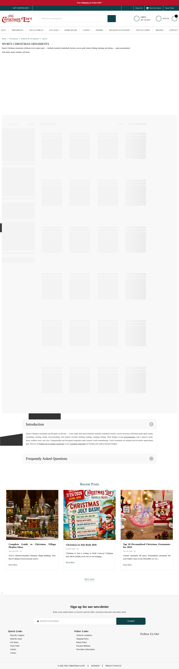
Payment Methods (83, 646)
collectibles (36, 30)
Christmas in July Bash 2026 (81, 544)
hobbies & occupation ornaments (51, 444)
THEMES (99, 30)
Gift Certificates (19, 8)
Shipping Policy (82, 639)
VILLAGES (54, 30)
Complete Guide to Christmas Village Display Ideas (32, 545)
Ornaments (17, 30)
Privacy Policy (114, 666)
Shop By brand (16, 639)
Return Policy (81, 642)
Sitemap (95, 666)
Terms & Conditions (84, 635)
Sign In (166, 18)
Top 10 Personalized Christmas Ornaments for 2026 (146, 545)
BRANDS (159, 30)
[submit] (112, 18)
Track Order (169, 8)
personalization (129, 437)
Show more (89, 579)
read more (13, 565)
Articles (13, 649)
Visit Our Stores (155, 8)
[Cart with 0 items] (174, 18)
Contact (173, 30)
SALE (3, 30)
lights (86, 30)
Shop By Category (17, 635)
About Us (139, 8)
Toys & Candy (143, 30)
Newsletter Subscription (85, 649)
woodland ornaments (78, 444)
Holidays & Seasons (119, 30)
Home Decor (71, 30)
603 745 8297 (145, 18)
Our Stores (14, 642)
